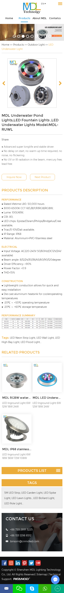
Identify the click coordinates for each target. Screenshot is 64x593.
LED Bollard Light (43, 498)
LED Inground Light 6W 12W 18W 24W (16, 404)
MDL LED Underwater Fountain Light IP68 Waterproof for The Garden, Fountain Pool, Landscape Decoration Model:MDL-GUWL (47, 397)
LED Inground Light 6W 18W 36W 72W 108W (16, 456)
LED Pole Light (13, 503)
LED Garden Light (31, 492)
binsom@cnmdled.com (24, 541)
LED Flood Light (30, 342)
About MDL (40, 18)
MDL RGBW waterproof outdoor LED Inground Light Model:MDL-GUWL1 (16, 397)
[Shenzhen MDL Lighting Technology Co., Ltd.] (32, 8)
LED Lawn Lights (22, 498)
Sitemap (42, 574)
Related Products (21, 352)
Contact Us (20, 518)
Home (9, 18)
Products (24, 18)
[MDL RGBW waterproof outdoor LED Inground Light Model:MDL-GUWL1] (16, 377)
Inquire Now (14, 177)
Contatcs (55, 18)
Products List (32, 470)
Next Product (42, 177)
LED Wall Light (45, 337)
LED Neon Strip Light (22, 337)
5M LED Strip (12, 492)
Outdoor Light (36, 44)
